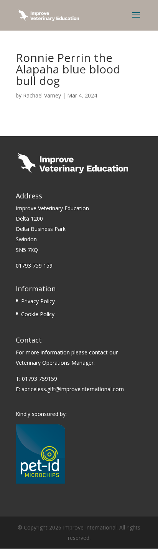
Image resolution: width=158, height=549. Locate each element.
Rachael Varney (42, 95)
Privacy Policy (38, 301)
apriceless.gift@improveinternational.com (72, 389)
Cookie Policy (37, 314)
